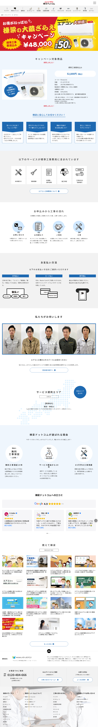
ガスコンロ (6, 714)
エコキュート (6, 704)
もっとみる (48, 644)
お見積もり (79, 697)
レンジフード (6, 719)
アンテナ (5, 697)
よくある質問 (80, 707)
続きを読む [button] (8, 525)
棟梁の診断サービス (82, 702)
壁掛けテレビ (6, 699)
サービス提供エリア (30, 702)
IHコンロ (5, 717)
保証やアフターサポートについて (33, 707)
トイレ (5, 712)
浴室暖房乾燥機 (7, 709)
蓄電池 (5, 702)
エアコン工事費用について (48, 191)
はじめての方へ (29, 699)
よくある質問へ (81, 680)
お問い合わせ (80, 704)
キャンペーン (8, 15)
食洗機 (5, 721)
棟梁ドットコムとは (30, 697)
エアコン (5, 724)
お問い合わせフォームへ (48, 680)
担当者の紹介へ (47, 370)
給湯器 (5, 707)
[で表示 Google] (6, 514)
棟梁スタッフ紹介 (29, 704)
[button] (2, 520)
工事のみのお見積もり (82, 699)
